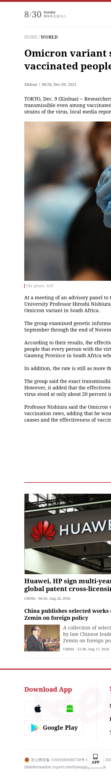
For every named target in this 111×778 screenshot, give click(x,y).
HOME (31, 37)
